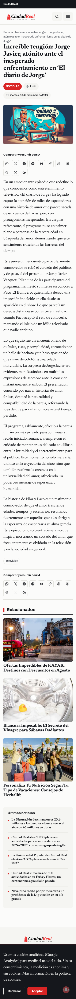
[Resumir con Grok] (15, 172)
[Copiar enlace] (50, 163)
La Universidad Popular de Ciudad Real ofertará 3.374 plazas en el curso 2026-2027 (39, 859)
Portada (8, 32)
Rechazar (14, 991)
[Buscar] (57, 16)
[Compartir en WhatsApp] (6, 163)
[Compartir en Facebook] (24, 163)
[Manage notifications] (66, 989)
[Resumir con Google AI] (24, 172)
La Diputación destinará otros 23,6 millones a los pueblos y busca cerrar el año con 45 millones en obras (37, 823)
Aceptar (37, 991)
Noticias (20, 32)
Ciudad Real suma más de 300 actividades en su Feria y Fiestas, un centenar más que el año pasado (36, 877)
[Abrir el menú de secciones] (68, 16)
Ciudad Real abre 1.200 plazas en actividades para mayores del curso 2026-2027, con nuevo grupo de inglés (38, 841)
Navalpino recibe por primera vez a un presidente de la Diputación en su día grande (37, 895)
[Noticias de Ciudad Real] (21, 16)
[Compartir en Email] (41, 163)
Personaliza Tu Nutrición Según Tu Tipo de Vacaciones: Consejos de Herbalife (35, 790)
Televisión (12, 560)
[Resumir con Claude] (67, 163)
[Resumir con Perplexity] (6, 172)
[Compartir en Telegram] (32, 163)
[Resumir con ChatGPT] (58, 163)
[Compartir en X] (15, 163)
